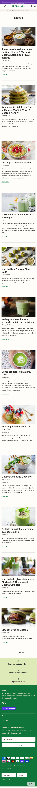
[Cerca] (6, 6)
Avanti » (21, 652)
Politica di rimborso (6, 768)
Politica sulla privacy (7, 765)
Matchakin (8, 780)
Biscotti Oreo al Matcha (15, 630)
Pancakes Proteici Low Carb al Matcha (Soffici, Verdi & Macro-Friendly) (17, 110)
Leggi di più (5, 74)
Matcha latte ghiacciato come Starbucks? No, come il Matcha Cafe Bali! (18, 582)
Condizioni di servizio (19, 765)
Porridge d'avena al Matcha (17, 162)
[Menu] (2, 6)
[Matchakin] (18, 6)
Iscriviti (18, 745)
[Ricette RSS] (34, 23)
